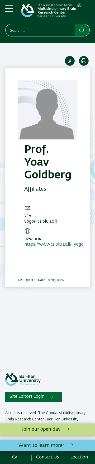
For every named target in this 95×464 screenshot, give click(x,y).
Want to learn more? (41, 445)
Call (16, 457)
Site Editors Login (27, 397)
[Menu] (9, 10)
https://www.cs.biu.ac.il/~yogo (54, 244)
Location (79, 457)
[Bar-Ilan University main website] (23, 385)
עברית (70, 61)
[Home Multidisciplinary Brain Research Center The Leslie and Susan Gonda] (55, 13)
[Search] (81, 30)
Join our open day (41, 429)
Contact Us (47, 457)
